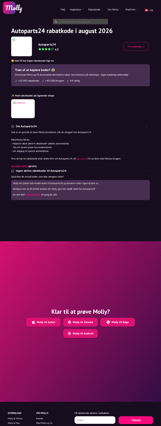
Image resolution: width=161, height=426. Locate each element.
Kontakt (39, 418)
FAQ (63, 9)
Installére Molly (33, 194)
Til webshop (135, 46)
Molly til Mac (14, 423)
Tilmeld (136, 420)
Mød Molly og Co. (44, 423)
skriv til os (81, 158)
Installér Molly (19, 166)
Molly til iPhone (15, 418)
